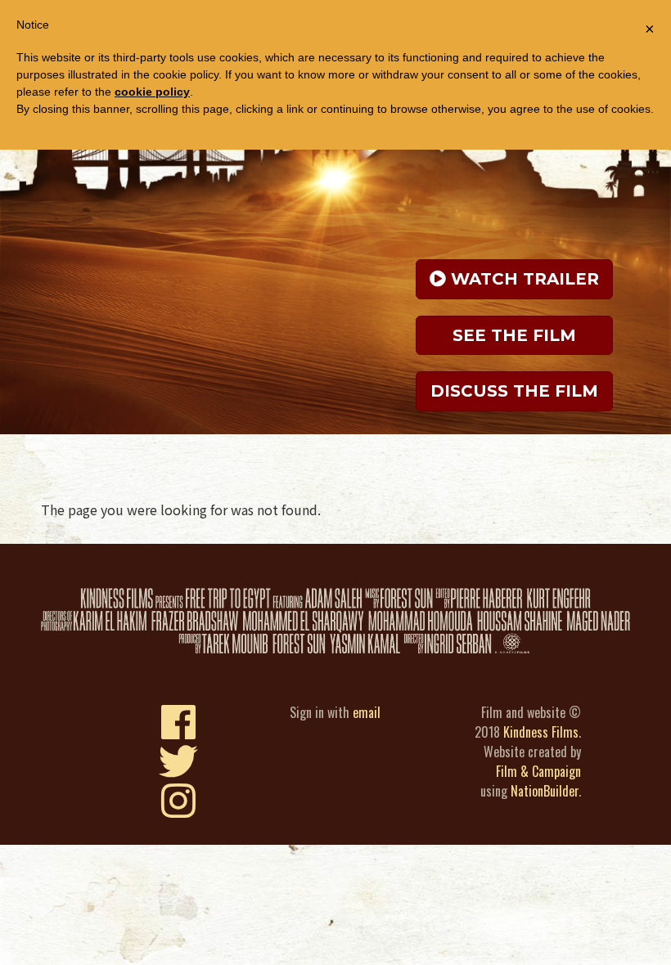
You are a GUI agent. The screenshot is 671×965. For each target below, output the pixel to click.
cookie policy (152, 91)
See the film (514, 335)
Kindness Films (541, 732)
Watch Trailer (522, 279)
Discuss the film (514, 391)
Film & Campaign (538, 771)
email (367, 712)
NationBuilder (545, 791)
